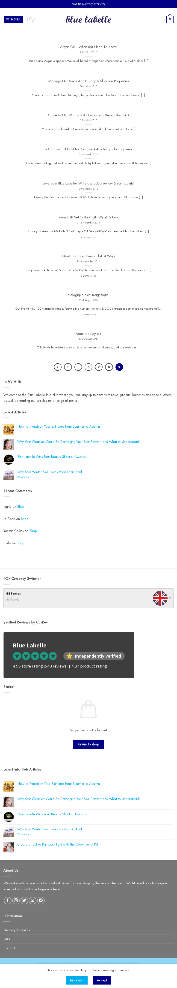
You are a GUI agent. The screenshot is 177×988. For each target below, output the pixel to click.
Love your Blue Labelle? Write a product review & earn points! (88, 183)
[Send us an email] (32, 900)
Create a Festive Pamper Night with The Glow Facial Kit (57, 844)
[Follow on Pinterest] (41, 900)
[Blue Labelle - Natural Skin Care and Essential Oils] (89, 19)
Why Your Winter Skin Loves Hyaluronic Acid (49, 472)
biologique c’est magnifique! (89, 294)
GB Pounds (13, 593)
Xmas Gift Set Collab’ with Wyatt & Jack (88, 217)
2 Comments (29, 476)
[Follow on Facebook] (8, 900)
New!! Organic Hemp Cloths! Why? (88, 256)
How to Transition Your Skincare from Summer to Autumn (58, 426)
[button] (14, 19)
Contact (9, 948)
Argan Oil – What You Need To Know (88, 46)
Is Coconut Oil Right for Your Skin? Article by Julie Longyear (88, 149)
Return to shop (88, 744)
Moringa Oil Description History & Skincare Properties (88, 81)
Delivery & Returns (16, 930)
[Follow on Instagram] (16, 900)
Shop (21, 506)
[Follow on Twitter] (24, 900)
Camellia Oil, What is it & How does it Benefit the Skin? (88, 115)
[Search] (31, 19)
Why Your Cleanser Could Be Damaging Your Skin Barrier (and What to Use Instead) (78, 441)
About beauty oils (89, 333)
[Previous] (58, 367)
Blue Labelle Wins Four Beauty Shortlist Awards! (52, 456)
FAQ (6, 939)
